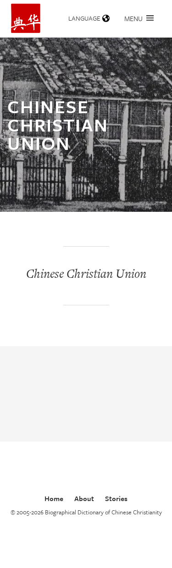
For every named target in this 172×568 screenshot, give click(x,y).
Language (84, 18)
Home (53, 498)
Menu (133, 18)
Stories (116, 498)
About (84, 498)
